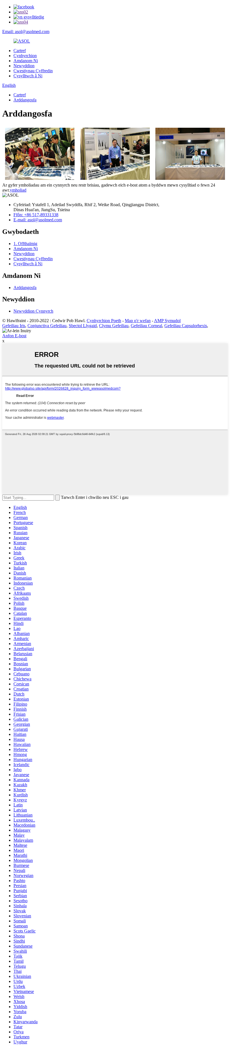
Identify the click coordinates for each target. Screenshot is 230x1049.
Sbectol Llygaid (83, 325)
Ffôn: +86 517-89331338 (35, 214)
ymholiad (18, 190)
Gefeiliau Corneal (146, 325)
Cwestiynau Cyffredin (33, 70)
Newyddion (23, 65)
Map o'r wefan (138, 320)
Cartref (19, 50)
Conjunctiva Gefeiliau (46, 325)
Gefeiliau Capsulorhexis (185, 325)
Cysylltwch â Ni (27, 75)
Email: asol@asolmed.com (25, 31)
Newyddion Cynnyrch (33, 311)
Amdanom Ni (25, 60)
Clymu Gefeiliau (113, 325)
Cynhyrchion (25, 55)
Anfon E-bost (14, 335)
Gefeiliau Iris (13, 325)
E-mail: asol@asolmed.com (37, 219)
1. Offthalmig (25, 243)
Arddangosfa (24, 99)
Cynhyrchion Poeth (104, 320)
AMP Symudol (167, 320)
